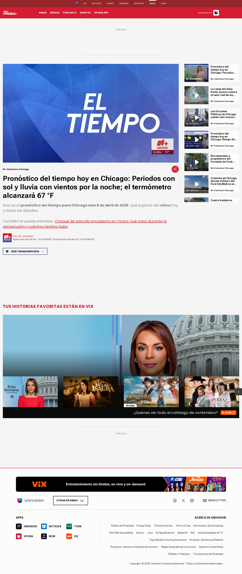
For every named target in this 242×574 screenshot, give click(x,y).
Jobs (150, 532)
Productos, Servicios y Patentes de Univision (134, 547)
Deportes (139, 3)
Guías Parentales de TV (210, 532)
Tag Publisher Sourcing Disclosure (168, 539)
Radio (152, 3)
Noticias (96, 3)
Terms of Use (183, 525)
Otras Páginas (67, 500)
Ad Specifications (165, 532)
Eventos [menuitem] (85, 12)
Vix (85, 3)
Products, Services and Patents (206, 539)
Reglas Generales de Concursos (178, 547)
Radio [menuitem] (43, 12)
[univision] (10, 12)
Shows (110, 3)
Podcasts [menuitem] (70, 12)
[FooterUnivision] (30, 500)
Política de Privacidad (122, 525)
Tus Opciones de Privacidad (208, 554)
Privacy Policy (144, 525)
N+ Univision (25, 236)
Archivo (140, 532)
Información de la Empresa (208, 525)
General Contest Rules (211, 547)
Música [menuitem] (55, 12)
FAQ (192, 532)
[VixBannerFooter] (121, 484)
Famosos (123, 3)
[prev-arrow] (0, 391)
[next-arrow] (238, 391)
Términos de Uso (163, 525)
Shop (163, 3)
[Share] (175, 169)
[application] (91, 113)
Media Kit (183, 532)
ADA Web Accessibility (121, 532)
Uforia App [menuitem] (101, 12)
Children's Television (179, 554)
